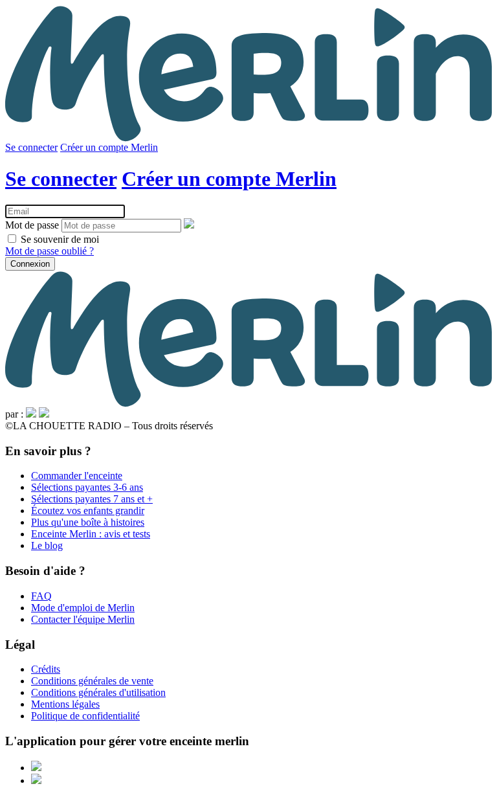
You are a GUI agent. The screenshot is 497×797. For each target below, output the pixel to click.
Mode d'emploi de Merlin (83, 607)
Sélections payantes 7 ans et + (92, 498)
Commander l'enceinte (76, 475)
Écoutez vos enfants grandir (87, 510)
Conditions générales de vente (92, 680)
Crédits (45, 669)
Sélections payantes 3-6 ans (87, 487)
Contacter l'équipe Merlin (83, 619)
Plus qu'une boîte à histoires (87, 522)
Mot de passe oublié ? (49, 250)
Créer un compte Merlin (109, 147)
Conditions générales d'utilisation (98, 692)
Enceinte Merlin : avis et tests (90, 533)
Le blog (47, 545)
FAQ (41, 595)
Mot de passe (32, 224)
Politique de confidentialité (85, 715)
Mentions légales (65, 704)
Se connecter (31, 147)
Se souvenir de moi (58, 239)
